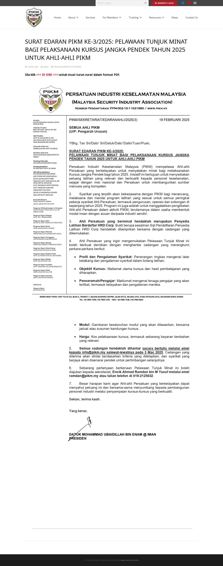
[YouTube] (189, 3)
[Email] (195, 3)
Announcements (61, 66)
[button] (77, 17)
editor (46, 66)
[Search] (146, 3)
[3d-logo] (34, 17)
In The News (75, 66)
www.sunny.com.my (130, 560)
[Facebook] (183, 3)
